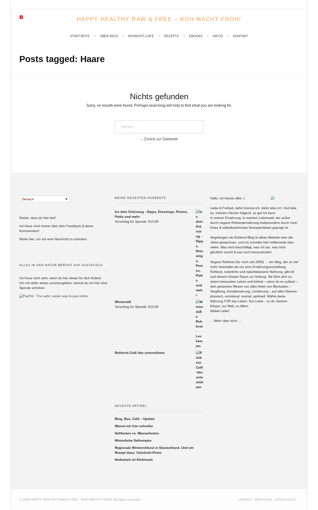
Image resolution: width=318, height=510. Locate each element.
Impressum (263, 499)
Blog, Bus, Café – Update (135, 419)
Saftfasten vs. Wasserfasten (137, 433)
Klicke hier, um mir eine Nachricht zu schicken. (53, 239)
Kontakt (245, 499)
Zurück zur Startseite (161, 139)
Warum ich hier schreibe (134, 426)
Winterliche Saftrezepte (133, 440)
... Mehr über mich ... (225, 321)
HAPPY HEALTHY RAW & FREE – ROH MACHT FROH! (159, 19)
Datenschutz (285, 499)
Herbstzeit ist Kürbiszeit (134, 459)
